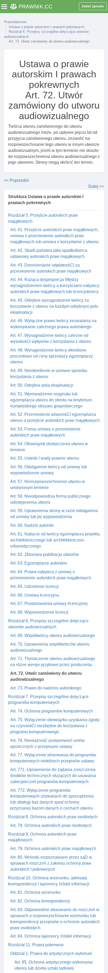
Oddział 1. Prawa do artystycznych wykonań (51, 953)
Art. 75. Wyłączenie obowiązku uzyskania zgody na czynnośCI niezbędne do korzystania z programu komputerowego (55, 725)
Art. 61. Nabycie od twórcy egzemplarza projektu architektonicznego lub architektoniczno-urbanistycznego (55, 540)
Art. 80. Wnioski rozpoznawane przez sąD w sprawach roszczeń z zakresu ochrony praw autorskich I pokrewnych (51, 863)
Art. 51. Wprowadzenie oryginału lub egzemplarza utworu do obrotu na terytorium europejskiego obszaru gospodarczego (51, 400)
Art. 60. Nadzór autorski (32, 525)
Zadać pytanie (93, 6)
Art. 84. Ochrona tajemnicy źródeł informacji (50, 936)
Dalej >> (96, 186)
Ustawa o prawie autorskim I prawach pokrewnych (46, 27)
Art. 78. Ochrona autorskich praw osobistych (51, 825)
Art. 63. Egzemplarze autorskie (38, 563)
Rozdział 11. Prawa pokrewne (36, 945)
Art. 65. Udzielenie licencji (34, 586)
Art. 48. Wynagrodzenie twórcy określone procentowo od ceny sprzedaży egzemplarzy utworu (51, 356)
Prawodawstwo (15, 22)
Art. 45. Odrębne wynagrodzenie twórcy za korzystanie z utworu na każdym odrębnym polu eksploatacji (54, 306)
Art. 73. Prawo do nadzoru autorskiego (45, 688)
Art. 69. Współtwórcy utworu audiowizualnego (52, 635)
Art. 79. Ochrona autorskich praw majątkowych (53, 848)
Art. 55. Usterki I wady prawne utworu (44, 458)
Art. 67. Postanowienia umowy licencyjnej (49, 603)
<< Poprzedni (16, 180)
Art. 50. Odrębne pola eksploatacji (41, 385)
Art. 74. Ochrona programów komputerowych (51, 711)
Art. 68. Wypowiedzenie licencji (39, 612)
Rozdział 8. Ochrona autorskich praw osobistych (53, 817)
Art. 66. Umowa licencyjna (34, 595)
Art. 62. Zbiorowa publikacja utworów (44, 554)
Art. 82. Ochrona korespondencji (40, 901)
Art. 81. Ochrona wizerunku (35, 892)
